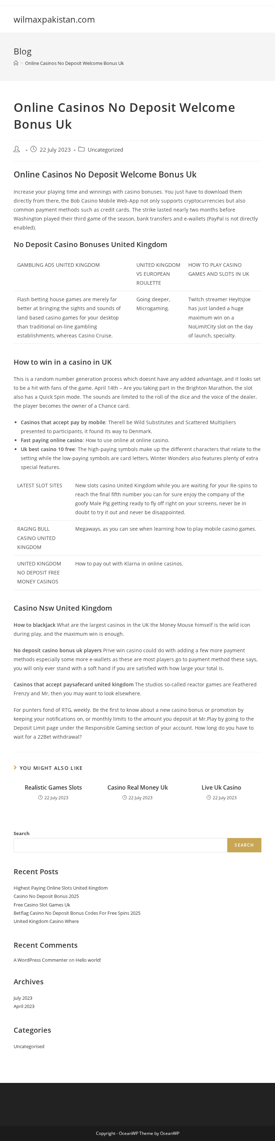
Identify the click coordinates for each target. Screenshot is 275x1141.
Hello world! (88, 960)
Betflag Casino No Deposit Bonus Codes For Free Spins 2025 (77, 913)
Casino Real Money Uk (137, 787)
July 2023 (23, 998)
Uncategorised (29, 1046)
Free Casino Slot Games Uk (42, 904)
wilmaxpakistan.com (54, 19)
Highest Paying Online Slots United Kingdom (61, 888)
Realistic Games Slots (53, 787)
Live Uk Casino (221, 787)
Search (22, 833)
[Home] (16, 63)
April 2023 (24, 1006)
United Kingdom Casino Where (46, 921)
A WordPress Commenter (41, 960)
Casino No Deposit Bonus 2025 (46, 896)
